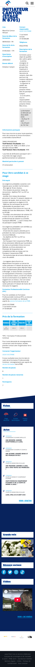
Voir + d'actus (25, 501)
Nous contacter (23, 663)
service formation (8, 364)
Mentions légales (10, 661)
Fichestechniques (16, 419)
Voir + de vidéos (24, 617)
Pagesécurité (6, 419)
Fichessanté (25, 419)
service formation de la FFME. (20, 301)
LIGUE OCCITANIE (25, 31)
